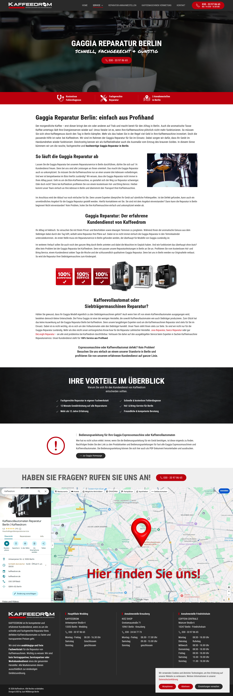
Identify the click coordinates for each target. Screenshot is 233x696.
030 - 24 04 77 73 (133, 632)
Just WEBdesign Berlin (30, 691)
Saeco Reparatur (174, 330)
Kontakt (181, 5)
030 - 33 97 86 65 (118, 60)
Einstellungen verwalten (208, 686)
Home (85, 5)
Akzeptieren (167, 686)
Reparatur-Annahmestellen (122, 5)
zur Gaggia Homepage (92, 455)
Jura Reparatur (158, 330)
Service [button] (96, 5)
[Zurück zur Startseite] (30, 5)
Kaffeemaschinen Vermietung (156, 5)
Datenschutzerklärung (168, 679)
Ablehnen (185, 686)
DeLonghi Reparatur (45, 334)
